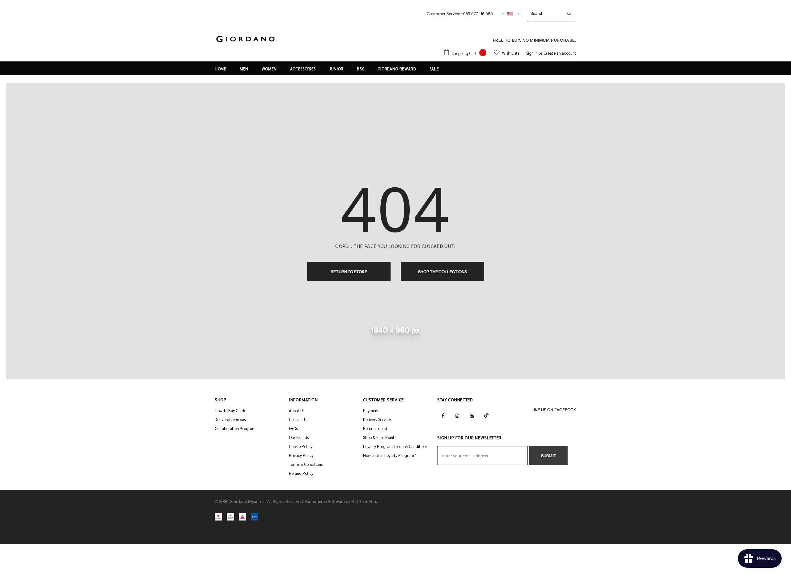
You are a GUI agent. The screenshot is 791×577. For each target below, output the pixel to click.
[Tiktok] (486, 414)
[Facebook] (442, 414)
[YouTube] (471, 414)
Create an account (560, 53)
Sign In (532, 53)
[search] (544, 13)
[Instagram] (457, 414)
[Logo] (246, 39)
